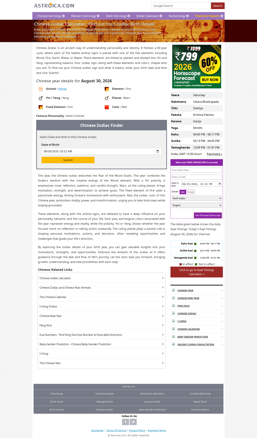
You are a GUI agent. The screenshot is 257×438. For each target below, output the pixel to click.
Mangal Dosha (105, 401)
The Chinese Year (50, 363)
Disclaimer (97, 430)
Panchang (57, 393)
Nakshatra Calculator (152, 393)
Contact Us (128, 386)
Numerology (177, 16)
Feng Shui (46, 325)
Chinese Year (185, 290)
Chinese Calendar (188, 329)
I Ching (44, 354)
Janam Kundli (152, 401)
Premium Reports (207, 16)
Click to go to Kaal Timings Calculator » (196, 272)
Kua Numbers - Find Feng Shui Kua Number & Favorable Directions (81, 335)
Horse (62, 89)
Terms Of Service (116, 430)
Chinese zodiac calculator (55, 278)
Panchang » (214, 154)
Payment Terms (157, 430)
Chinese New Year (51, 316)
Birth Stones (57, 409)
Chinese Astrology (49, 16)
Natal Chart (200, 401)
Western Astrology (83, 16)
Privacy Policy (137, 430)
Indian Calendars (147, 16)
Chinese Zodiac (186, 313)
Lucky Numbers (200, 409)
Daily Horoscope (104, 393)
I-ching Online (48, 306)
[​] (125, 422)
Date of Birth (50, 145)
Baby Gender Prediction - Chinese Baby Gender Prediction (75, 344)
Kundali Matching (200, 393)
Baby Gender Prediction (192, 336)
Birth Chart (56, 401)
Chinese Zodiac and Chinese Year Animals (65, 287)
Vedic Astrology (116, 16)
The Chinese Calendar (53, 297)
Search (217, 6)
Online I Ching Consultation (195, 344)
